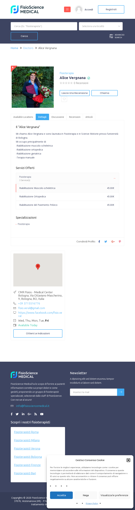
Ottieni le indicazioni (38, 333)
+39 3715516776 (29, 303)
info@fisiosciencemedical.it (32, 405)
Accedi (89, 9)
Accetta (61, 495)
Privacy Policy (92, 503)
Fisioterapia (67, 73)
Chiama (104, 93)
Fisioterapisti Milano (27, 440)
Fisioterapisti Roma (26, 432)
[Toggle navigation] (67, 9)
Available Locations (23, 117)
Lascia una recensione (75, 93)
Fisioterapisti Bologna (28, 456)
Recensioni (74, 117)
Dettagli (42, 117)
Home (14, 48)
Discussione (58, 117)
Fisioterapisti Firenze (27, 465)
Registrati (111, 9)
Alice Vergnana (73, 78)
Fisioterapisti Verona (27, 448)
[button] (128, 460)
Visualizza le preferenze (114, 495)
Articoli (89, 117)
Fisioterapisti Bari (25, 473)
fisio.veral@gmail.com (31, 308)
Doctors (28, 48)
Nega (86, 495)
